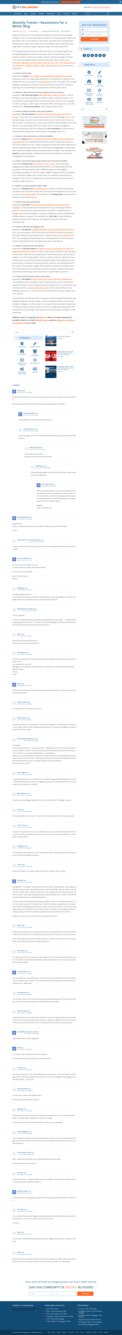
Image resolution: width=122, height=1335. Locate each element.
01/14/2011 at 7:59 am (24, 1254)
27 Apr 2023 (60, 338)
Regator (42, 317)
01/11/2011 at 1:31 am (24, 560)
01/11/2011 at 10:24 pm (25, 1013)
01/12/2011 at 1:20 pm (24, 1111)
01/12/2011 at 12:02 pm (25, 1090)
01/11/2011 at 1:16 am (31, 415)
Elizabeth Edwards (32, 66)
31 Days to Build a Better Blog (87, 1309)
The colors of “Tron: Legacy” (44, 164)
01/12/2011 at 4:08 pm (25, 1133)
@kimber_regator (42, 320)
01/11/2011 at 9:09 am (24, 827)
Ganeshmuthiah (28, 413)
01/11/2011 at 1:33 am (24, 590)
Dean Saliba (21, 773)
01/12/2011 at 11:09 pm (43, 467)
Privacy (95, 1332)
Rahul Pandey (22, 718)
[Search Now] (108, 13)
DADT (39, 63)
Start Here (17, 14)
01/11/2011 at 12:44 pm (25, 927)
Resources (50, 14)
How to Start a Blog (52, 1309)
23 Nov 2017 (60, 371)
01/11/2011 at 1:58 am (24, 704)
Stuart (19, 390)
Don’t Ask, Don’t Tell (50, 63)
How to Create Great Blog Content (56, 1311)
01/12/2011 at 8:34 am (24, 1069)
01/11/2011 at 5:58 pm (24, 994)
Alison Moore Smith (24, 1153)
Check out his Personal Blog (70, 2)
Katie (19, 1232)
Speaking (88, 1332)
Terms (100, 1332)
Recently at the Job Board (23, 1305)
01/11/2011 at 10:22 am (24, 866)
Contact (106, 1332)
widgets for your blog (64, 320)
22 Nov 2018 (60, 356)
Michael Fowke (22, 1191)
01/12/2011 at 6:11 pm (27, 1154)
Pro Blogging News (46, 31)
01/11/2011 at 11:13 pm (37, 449)
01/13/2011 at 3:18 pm (49, 486)
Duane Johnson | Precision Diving (28, 540)
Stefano (20, 1068)
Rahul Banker (21, 793)
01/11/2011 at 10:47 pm (31, 1033)
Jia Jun (19, 634)
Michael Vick (54, 66)
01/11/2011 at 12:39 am (24, 392)
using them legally (28, 194)
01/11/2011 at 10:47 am (24, 882)
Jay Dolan (20, 1109)
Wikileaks (25, 63)
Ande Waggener (22, 1132)
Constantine (21, 992)
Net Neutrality (18, 66)
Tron (61, 63)
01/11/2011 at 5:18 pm (24, 973)
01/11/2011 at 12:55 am (24, 519)
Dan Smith (20, 951)
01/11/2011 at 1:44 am (24, 654)
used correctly (45, 82)
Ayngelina (20, 588)
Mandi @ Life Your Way (25, 609)
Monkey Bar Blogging (63, 336)
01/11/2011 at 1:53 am (24, 685)
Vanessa (20, 880)
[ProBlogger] (25, 7)
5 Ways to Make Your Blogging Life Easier (58, 1321)
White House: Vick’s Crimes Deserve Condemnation (52, 279)
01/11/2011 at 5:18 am (24, 774)
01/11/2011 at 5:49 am (24, 811)
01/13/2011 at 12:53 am (24, 1174)
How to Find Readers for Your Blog (56, 1314)
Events (74, 14)
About (49, 1332)
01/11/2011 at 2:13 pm (24, 952)
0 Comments (67, 31)
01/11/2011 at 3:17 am (30, 431)
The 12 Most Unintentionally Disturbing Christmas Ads (50, 76)
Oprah (42, 66)
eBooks (41, 14)
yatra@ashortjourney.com (26, 1032)
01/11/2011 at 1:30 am (36, 542)
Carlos (19, 864)
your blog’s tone (66, 235)
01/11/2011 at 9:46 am (24, 848)
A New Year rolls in (42, 189)
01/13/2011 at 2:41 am (24, 1193)
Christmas (16, 63)
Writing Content (55, 31)
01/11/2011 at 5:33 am (24, 795)
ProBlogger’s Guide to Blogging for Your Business (90, 1316)
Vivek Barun (21, 652)
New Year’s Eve (70, 63)
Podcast (33, 14)
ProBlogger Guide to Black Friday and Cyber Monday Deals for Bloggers (65, 368)
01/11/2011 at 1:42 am (29, 611)
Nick (18, 1048)
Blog (4, 11)
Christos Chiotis (22, 558)
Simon (19, 925)
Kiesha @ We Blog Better (26, 739)
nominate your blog (19, 323)
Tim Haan (20, 1209)
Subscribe (94, 39)
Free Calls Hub (46, 484)
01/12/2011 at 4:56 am (24, 1049)
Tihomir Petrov (22, 971)
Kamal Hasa (39, 466)
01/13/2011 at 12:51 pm (25, 1211)
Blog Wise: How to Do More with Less (90, 1319)
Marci (19, 1252)
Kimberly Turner (22, 31)
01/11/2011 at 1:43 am (24, 636)
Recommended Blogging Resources (89, 1324)
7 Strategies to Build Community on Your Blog (59, 1316)
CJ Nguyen (20, 846)
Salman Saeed (34, 447)
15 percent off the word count (37, 288)
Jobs (58, 14)
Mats (19, 684)
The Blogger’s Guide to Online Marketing (90, 1322)
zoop (19, 809)
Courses (66, 14)
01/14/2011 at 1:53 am (24, 1234)
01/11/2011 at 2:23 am (24, 720)
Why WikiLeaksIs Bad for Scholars (52, 95)
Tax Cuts (33, 63)
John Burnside (22, 1011)
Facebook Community (100, 7)
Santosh (20, 1173)
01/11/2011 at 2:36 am (31, 740)
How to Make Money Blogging (55, 1319)
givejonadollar (22, 1089)
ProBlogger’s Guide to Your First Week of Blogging (90, 1312)
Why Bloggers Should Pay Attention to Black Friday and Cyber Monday (65, 353)
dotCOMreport (28, 429)
